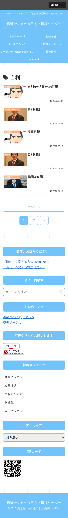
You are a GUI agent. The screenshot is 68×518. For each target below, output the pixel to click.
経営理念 (11, 385)
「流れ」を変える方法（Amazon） (26, 261)
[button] (61, 292)
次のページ (34, 207)
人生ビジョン (14, 411)
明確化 (9, 402)
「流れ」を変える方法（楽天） (24, 267)
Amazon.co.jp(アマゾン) (19, 317)
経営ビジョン (14, 377)
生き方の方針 (14, 394)
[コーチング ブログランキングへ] (13, 351)
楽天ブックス (12, 322)
